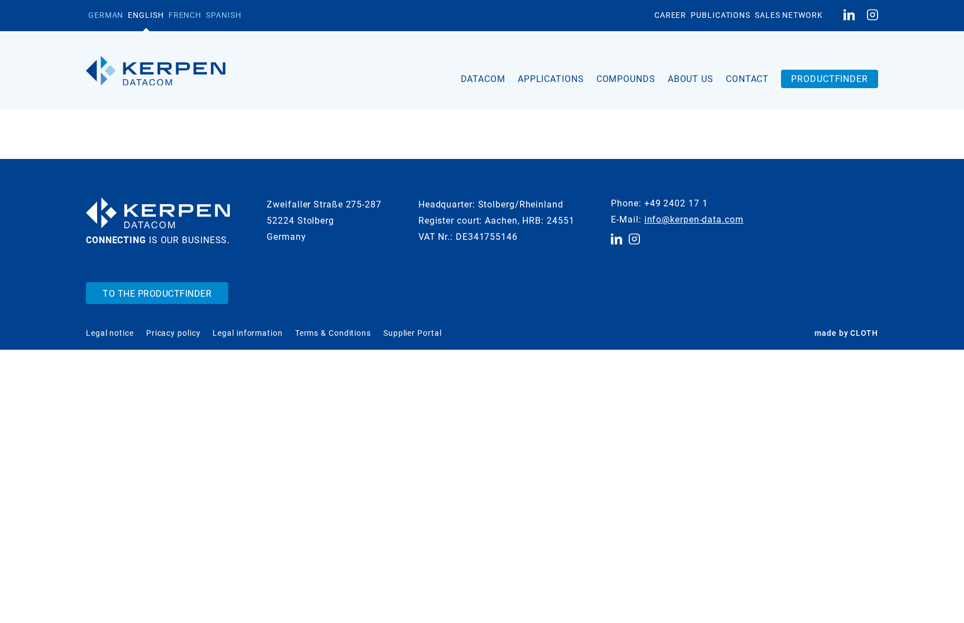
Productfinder (829, 79)
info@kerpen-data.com (694, 219)
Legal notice (110, 333)
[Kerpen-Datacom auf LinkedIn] (849, 15)
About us (691, 79)
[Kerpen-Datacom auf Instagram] (872, 15)
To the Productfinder (157, 293)
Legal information (247, 333)
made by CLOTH (846, 333)
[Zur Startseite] (155, 71)
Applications (551, 79)
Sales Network (789, 15)
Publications (720, 15)
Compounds (625, 79)
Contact (747, 79)
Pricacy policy (173, 333)
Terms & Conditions (333, 333)
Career (670, 15)
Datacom (483, 79)
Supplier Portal (412, 333)
